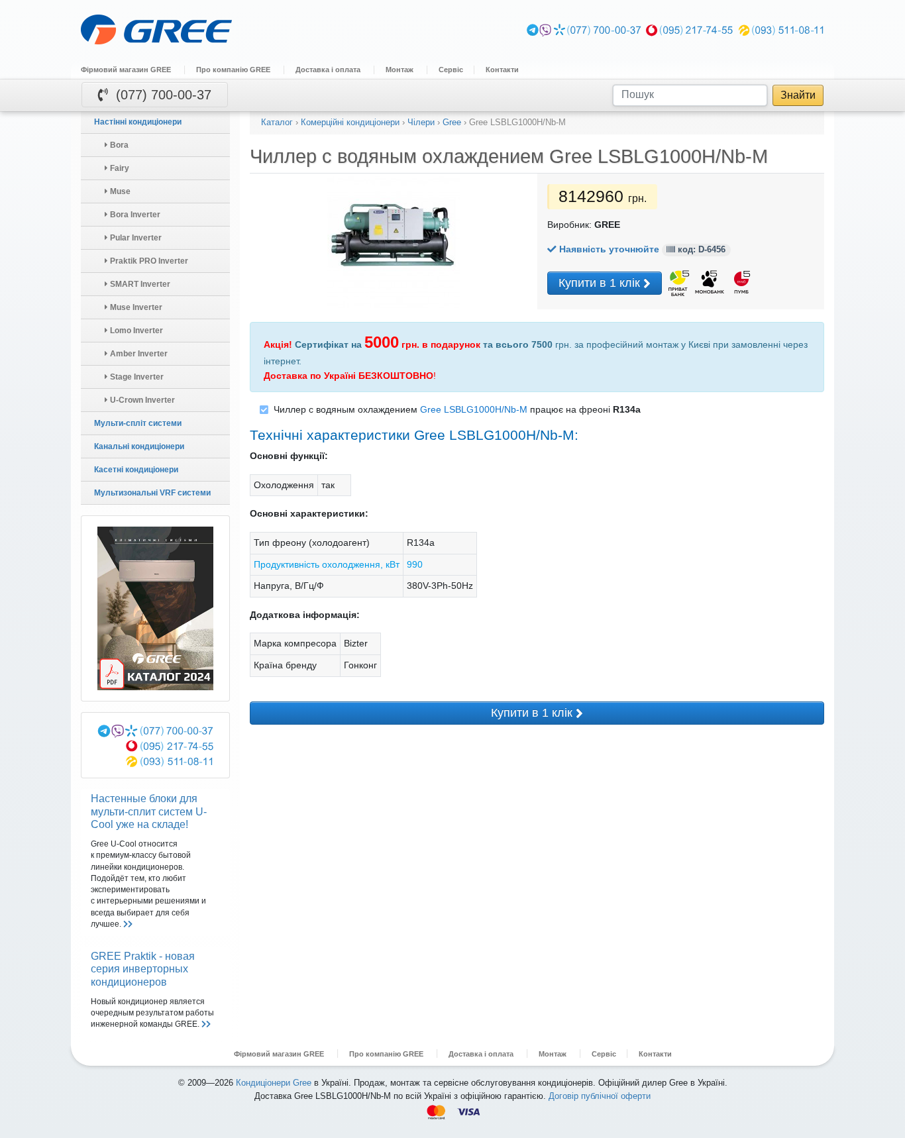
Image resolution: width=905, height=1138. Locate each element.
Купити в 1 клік (601, 282)
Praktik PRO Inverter (148, 261)
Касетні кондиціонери (136, 469)
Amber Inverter (138, 353)
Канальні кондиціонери (139, 446)
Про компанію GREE (233, 70)
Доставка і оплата (327, 70)
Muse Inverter (135, 307)
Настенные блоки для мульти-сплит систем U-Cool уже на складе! (149, 811)
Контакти (502, 70)
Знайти (798, 94)
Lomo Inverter (135, 330)
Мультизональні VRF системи (152, 492)
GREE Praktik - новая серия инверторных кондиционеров (143, 969)
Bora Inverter (134, 214)
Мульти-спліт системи (138, 423)
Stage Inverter (136, 377)
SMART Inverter (139, 284)
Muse (119, 191)
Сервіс (451, 70)
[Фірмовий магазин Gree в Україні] (293, 30)
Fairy (118, 168)
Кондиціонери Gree (273, 1083)
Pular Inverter (135, 237)
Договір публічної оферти (600, 1096)
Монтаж (399, 70)
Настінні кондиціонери (138, 122)
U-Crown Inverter (141, 400)
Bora (118, 145)
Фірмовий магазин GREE (126, 70)
